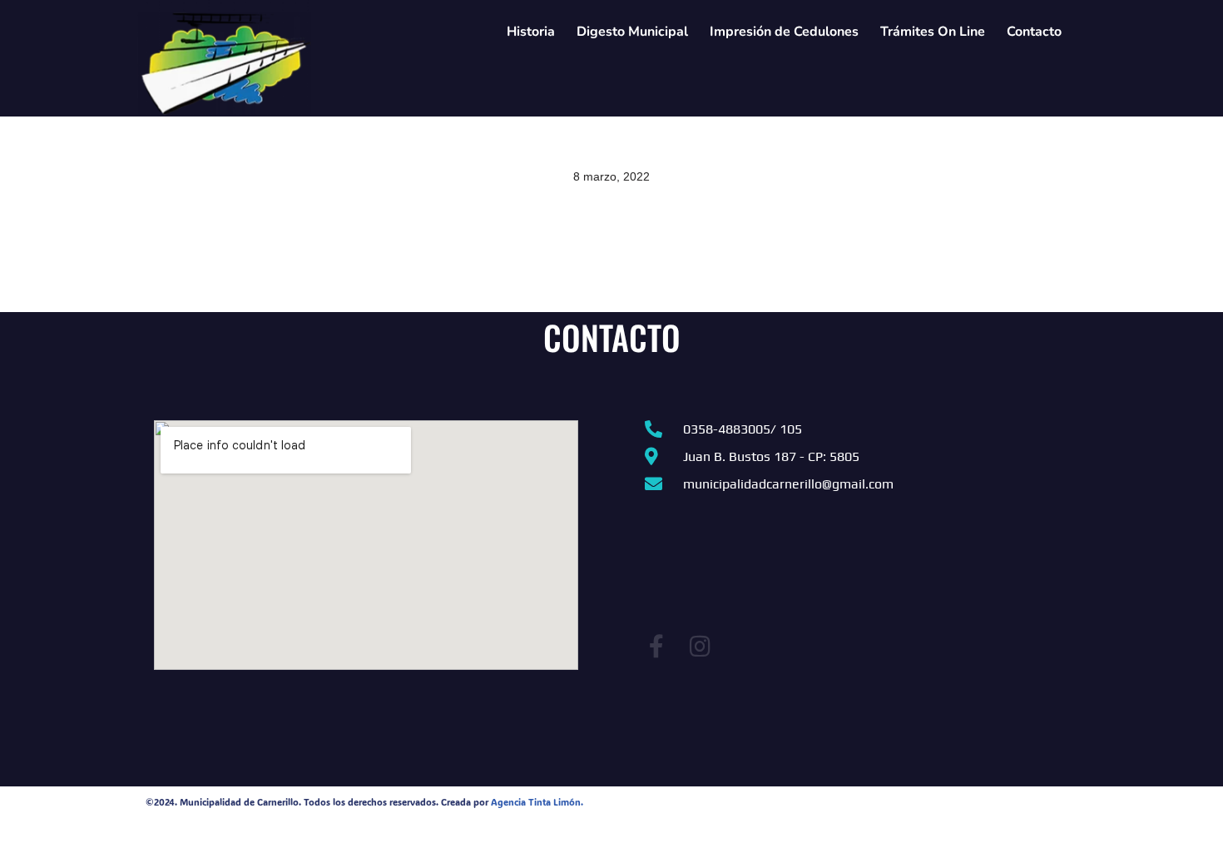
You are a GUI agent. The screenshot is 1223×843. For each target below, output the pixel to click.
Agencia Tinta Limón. (537, 802)
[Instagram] (699, 646)
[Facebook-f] (656, 646)
